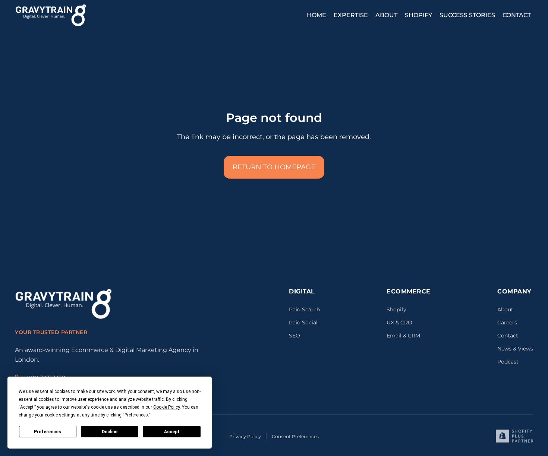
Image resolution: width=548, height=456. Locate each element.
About (505, 309)
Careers (507, 322)
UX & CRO (399, 322)
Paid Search (304, 309)
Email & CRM (403, 335)
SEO (294, 335)
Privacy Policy (245, 436)
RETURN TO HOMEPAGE (274, 167)
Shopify (396, 309)
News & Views (515, 348)
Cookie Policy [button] (166, 407)
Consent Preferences (295, 436)
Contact (507, 335)
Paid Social (303, 322)
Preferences (47, 431)
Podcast (508, 361)
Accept (172, 431)
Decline (109, 431)
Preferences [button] (136, 415)
